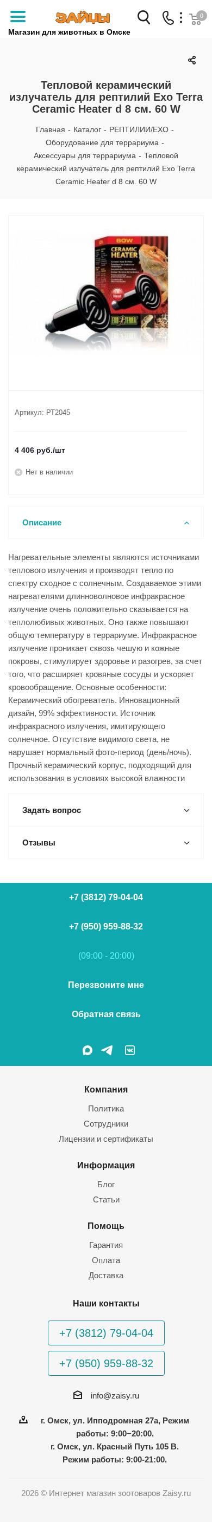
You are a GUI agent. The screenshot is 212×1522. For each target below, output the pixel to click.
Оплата (106, 1260)
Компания (106, 1089)
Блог (106, 1184)
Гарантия (106, 1245)
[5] (106, 294)
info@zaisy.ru (115, 1395)
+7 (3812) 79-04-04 (106, 897)
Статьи (106, 1199)
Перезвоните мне (106, 985)
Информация (106, 1165)
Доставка (106, 1275)
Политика (106, 1108)
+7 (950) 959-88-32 (106, 926)
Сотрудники (106, 1123)
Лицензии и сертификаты (106, 1138)
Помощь (106, 1226)
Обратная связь (106, 1014)
